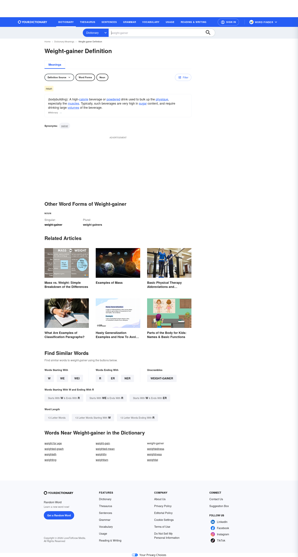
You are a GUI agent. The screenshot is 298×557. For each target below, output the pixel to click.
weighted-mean (105, 449)
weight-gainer (162, 378)
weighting (50, 460)
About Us (160, 499)
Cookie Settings (164, 520)
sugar (143, 103)
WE (62, 378)
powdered (113, 99)
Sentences (105, 513)
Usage (103, 533)
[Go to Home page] (32, 22)
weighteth (50, 454)
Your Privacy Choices (153, 555)
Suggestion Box (219, 506)
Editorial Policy (163, 513)
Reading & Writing (110, 540)
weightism (102, 460)
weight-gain (103, 443)
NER (128, 378)
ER (113, 378)
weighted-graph (54, 449)
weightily (101, 454)
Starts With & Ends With (64, 398)
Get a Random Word (59, 515)
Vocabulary (106, 527)
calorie (83, 99)
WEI (77, 378)
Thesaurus (105, 506)
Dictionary (92, 33)
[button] (228, 22)
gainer (64, 125)
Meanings (54, 65)
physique (162, 99)
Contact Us (216, 499)
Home (47, 41)
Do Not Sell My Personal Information (167, 536)
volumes (73, 107)
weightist (152, 460)
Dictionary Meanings (64, 41)
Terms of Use (162, 527)
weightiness (154, 454)
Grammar (104, 520)
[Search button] (210, 33)
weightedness (155, 449)
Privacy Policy (163, 506)
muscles (73, 103)
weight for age (53, 443)
